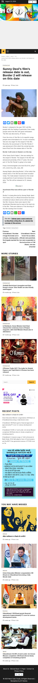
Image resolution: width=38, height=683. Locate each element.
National (5, 570)
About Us (6, 669)
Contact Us (30, 669)
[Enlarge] (33, 451)
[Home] (3, 51)
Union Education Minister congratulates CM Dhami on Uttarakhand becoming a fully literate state (18, 575)
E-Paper (23, 669)
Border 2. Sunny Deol (12, 228)
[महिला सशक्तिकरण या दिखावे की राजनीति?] (19, 519)
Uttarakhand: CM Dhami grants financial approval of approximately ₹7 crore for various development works (18, 425)
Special (4, 651)
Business (5, 611)
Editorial (5, 534)
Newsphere (14, 681)
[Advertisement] (19, 35)
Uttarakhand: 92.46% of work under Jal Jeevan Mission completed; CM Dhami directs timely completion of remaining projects (19, 432)
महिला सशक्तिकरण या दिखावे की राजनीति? (12, 415)
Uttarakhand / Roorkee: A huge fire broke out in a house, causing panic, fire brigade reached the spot (11, 237)
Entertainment (6, 65)
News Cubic (15, 85)
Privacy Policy (19, 671)
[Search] (35, 51)
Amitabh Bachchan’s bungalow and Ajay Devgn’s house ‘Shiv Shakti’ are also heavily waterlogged (18, 287)
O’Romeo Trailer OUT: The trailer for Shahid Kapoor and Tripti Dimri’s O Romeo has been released (18, 370)
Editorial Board (14, 669)
